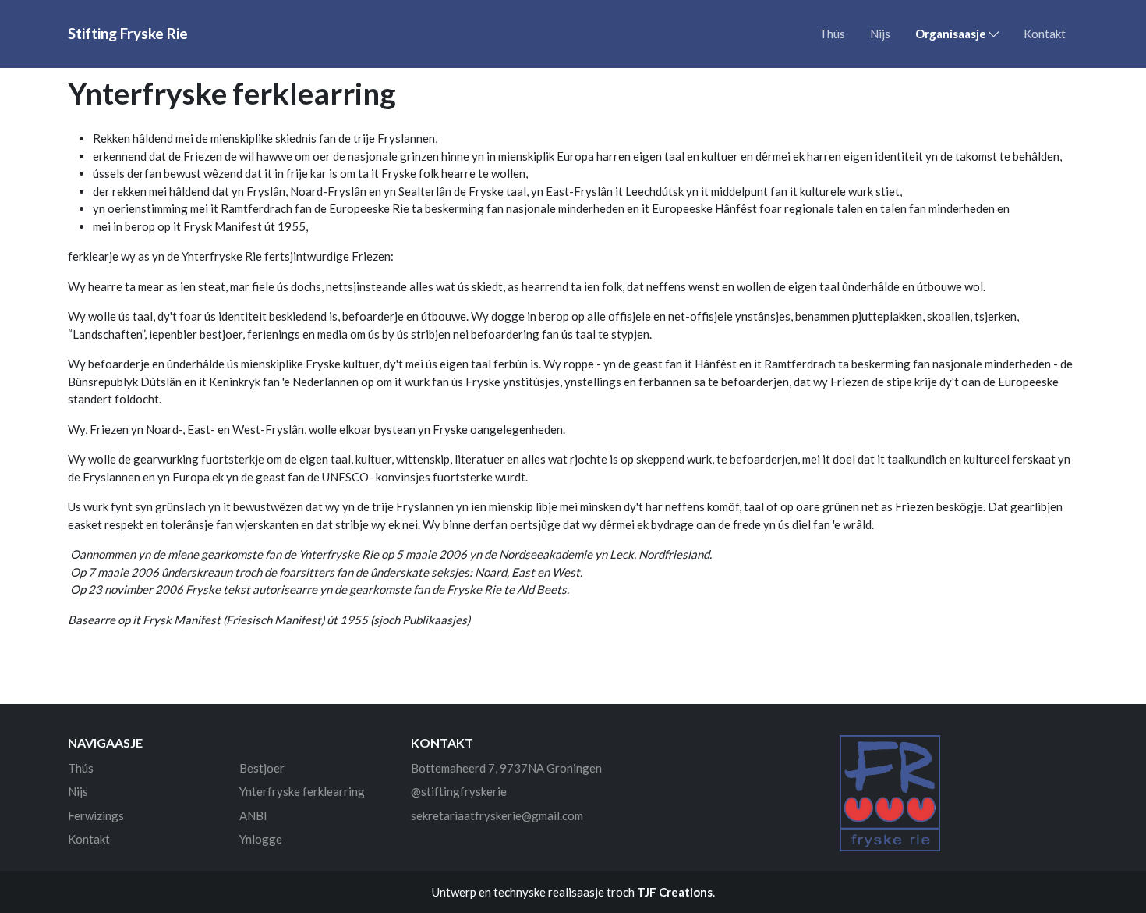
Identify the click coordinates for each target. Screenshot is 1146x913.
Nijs (880, 34)
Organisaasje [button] (952, 34)
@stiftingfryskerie (459, 791)
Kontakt (1045, 34)
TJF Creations (675, 892)
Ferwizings (96, 815)
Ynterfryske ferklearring (302, 791)
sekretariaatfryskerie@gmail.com (497, 815)
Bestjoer (262, 768)
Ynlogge (260, 839)
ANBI (253, 815)
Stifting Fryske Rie (128, 33)
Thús (832, 34)
